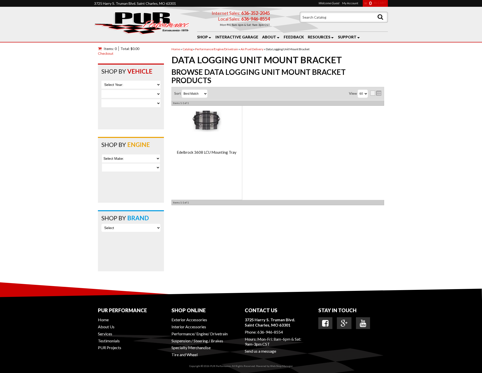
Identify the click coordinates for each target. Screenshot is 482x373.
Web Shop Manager (281, 365)
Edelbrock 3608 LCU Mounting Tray (206, 152)
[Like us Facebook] (325, 323)
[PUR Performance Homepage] (142, 24)
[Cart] (101, 48)
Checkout (105, 53)
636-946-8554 (270, 332)
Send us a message (260, 351)
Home (103, 319)
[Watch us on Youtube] (363, 323)
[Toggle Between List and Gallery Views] (375, 93)
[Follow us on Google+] (344, 323)
